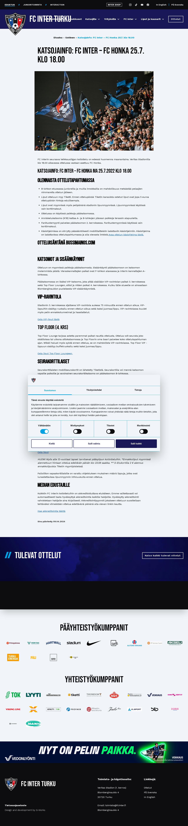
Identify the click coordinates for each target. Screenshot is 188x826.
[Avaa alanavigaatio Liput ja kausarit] (163, 19)
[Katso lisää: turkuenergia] (13, 657)
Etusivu (58, 37)
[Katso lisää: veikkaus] (154, 695)
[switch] (77, 431)
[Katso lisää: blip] (154, 709)
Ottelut (148, 787)
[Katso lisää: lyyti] (33, 695)
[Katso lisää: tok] (13, 694)
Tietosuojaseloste (15, 805)
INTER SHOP (114, 5)
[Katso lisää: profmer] (73, 709)
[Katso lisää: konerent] (175, 695)
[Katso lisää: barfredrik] (175, 709)
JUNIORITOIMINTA (32, 5)
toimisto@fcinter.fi (115, 805)
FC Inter (128, 19)
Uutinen (69, 37)
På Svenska (177, 5)
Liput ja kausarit (151, 19)
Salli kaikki (136, 443)
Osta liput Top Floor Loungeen (55, 353)
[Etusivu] (15, 18)
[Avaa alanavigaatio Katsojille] (99, 19)
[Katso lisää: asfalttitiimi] (53, 709)
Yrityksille (110, 19)
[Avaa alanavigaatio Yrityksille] (118, 19)
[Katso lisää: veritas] (33, 643)
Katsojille (90, 19)
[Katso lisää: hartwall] (53, 643)
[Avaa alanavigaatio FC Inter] (135, 19)
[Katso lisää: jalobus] (114, 709)
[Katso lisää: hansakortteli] (53, 657)
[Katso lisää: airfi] (114, 643)
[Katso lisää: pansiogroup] (134, 695)
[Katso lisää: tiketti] (73, 695)
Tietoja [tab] (138, 390)
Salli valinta (94, 443)
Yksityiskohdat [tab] (94, 390)
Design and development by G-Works (25, 810)
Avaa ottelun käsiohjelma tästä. (126, 234)
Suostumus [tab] (50, 390)
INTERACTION (57, 5)
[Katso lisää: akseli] (175, 643)
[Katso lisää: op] (154, 643)
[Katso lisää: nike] (94, 643)
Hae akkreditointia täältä (51, 511)
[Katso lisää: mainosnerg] (13, 723)
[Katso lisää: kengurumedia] (73, 657)
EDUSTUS (10, 5)
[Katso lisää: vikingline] (13, 709)
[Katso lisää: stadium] (73, 643)
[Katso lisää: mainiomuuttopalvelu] (33, 724)
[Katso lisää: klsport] (134, 709)
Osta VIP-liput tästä (48, 319)
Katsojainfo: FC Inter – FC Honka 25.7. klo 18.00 (105, 37)
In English (161, 5)
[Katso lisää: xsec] (33, 709)
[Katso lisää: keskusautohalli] (53, 695)
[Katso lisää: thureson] (94, 694)
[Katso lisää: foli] (33, 657)
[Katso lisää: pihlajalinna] (13, 643)
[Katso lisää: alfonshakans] (134, 643)
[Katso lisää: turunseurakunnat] (94, 709)
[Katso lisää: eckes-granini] (114, 695)
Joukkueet (75, 19)
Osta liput (43, 452)
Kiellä (52, 443)
